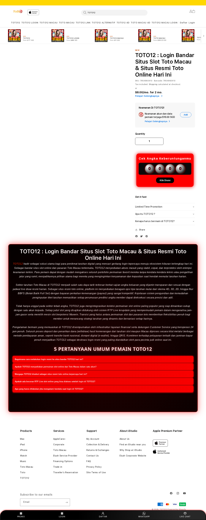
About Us (125, 439)
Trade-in (57, 467)
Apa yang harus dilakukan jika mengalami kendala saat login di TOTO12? (49, 389)
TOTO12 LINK (83, 22)
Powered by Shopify (177, 509)
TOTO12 (15, 22)
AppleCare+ (59, 439)
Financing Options (63, 461)
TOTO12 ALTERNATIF (103, 22)
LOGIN (62, 516)
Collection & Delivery (97, 444)
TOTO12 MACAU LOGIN (164, 22)
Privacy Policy (94, 467)
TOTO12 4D (123, 22)
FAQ (88, 461)
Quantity (140, 133)
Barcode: (158, 81)
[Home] (18, 11)
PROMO (21, 516)
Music (23, 461)
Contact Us (92, 455)
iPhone (23, 450)
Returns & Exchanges (97, 450)
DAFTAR (103, 516)
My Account (92, 439)
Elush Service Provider (65, 455)
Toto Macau (26, 467)
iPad (22, 444)
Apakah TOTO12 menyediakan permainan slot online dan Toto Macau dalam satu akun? (56, 367)
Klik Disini (165, 180)
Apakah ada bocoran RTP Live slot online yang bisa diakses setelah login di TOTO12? (55, 381)
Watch (23, 455)
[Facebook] (137, 237)
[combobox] (114, 12)
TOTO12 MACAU (49, 22)
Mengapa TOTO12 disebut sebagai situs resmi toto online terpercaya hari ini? (51, 374)
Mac (22, 439)
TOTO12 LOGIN (29, 22)
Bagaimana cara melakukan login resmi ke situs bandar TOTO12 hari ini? (49, 359)
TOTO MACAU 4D (140, 22)
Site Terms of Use (96, 472)
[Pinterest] (147, 237)
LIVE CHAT (185, 516)
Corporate (58, 444)
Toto (22, 472)
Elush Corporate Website (133, 455)
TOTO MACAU (66, 22)
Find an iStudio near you (133, 444)
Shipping (153, 84)
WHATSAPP (144, 516)
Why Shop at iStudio (131, 450)
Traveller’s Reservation (65, 472)
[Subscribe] (66, 502)
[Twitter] (142, 237)
